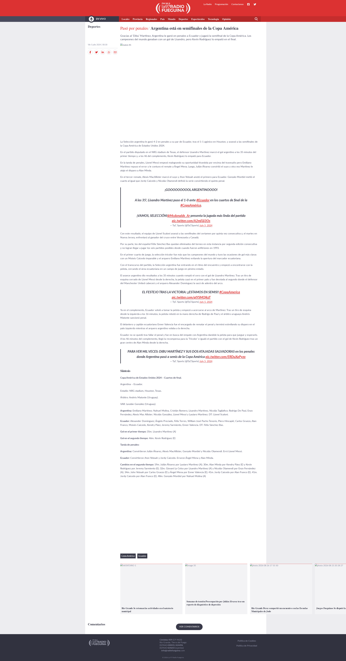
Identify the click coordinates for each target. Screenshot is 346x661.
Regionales (151, 19)
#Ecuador (202, 200)
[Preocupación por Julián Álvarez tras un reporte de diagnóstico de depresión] (216, 589)
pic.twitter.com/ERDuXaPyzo (226, 357)
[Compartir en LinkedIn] (102, 52)
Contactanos (237, 4)
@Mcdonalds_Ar (178, 215)
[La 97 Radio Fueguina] (173, 8)
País (162, 19)
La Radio (208, 4)
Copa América (128, 556)
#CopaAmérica (190, 205)
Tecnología (213, 19)
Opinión (226, 19)
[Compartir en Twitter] (96, 52)
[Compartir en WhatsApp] (109, 52)
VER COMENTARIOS (189, 627)
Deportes (183, 19)
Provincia (138, 19)
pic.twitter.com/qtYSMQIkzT (191, 297)
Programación (221, 4)
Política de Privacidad (246, 646)
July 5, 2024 (205, 225)
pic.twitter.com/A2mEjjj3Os (191, 221)
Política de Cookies (247, 641)
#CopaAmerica (229, 292)
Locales (125, 19)
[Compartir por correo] (115, 52)
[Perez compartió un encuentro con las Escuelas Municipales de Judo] (281, 589)
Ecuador (142, 556)
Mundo (171, 19)
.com (173, 651)
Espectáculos (198, 19)
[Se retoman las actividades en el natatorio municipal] (151, 589)
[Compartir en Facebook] (90, 52)
